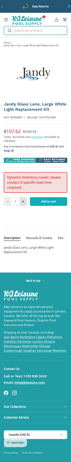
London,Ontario (43, 341)
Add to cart (48, 201)
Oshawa (44, 346)
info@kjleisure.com (30, 382)
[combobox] (35, 30)
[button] (65, 19)
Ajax (7, 337)
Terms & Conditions (32, 452)
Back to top (33, 280)
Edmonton (54, 337)
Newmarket (30, 346)
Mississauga (12, 346)
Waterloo (59, 350)
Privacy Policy (11, 452)
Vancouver (44, 350)
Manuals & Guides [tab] (39, 238)
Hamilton (10, 341)
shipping (36, 137)
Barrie (14, 337)
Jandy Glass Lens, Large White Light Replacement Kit (31, 45)
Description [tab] (12, 238)
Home (7, 43)
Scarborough (13, 350)
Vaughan (29, 350)
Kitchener (25, 341)
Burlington (27, 337)
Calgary (41, 337)
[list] (35, 74)
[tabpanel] (35, 249)
